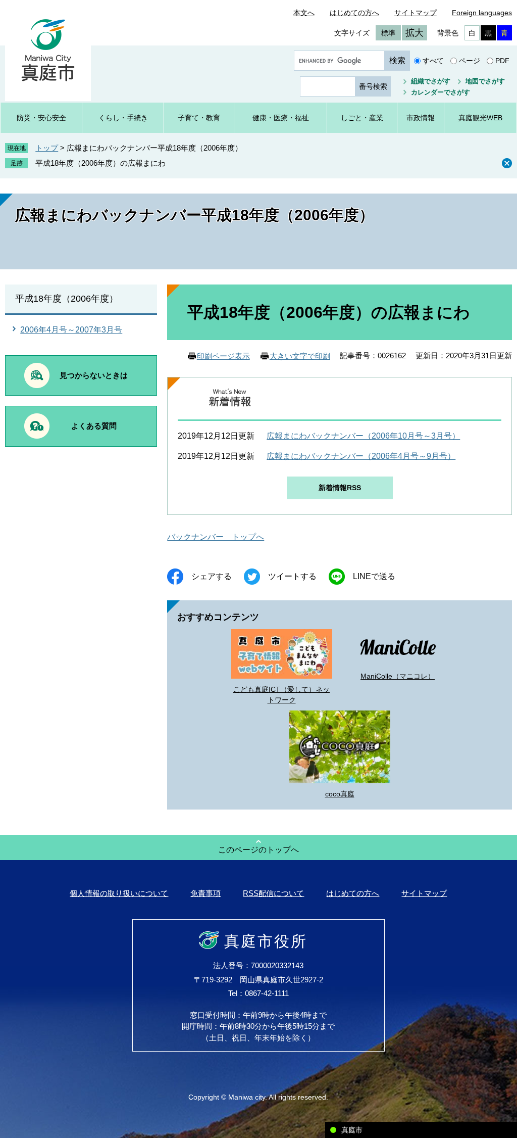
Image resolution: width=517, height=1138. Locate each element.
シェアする (211, 576)
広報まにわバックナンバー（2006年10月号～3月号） (363, 436)
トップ (46, 148)
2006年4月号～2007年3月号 (71, 329)
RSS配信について (273, 893)
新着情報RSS (340, 488)
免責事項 (205, 893)
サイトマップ (415, 13)
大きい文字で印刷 (300, 356)
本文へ (304, 13)
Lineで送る (374, 576)
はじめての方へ (354, 13)
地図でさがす (485, 81)
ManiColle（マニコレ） (397, 676)
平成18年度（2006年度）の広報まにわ (100, 163)
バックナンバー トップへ (215, 537)
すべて (433, 61)
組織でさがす (430, 81)
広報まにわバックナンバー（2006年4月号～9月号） (361, 456)
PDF (502, 61)
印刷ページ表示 (223, 356)
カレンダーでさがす (440, 92)
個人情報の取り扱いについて (119, 893)
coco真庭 (339, 794)
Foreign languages (482, 13)
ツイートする (292, 576)
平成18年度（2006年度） (66, 299)
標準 (388, 33)
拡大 (414, 33)
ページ (469, 61)
